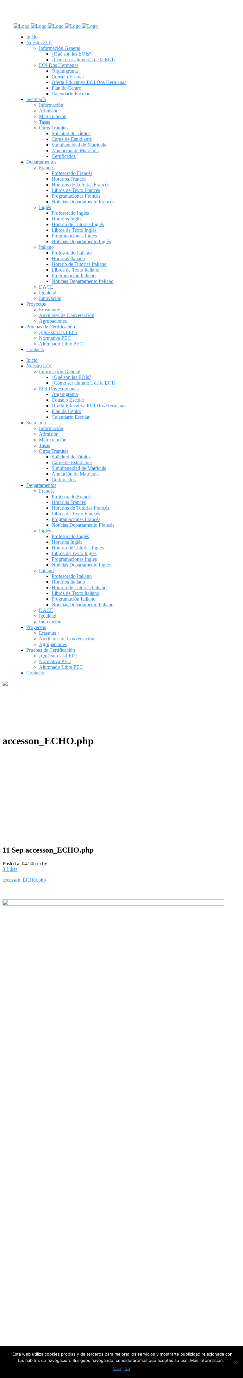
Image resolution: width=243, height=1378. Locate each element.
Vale (117, 1368)
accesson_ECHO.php (24, 880)
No (127, 1368)
